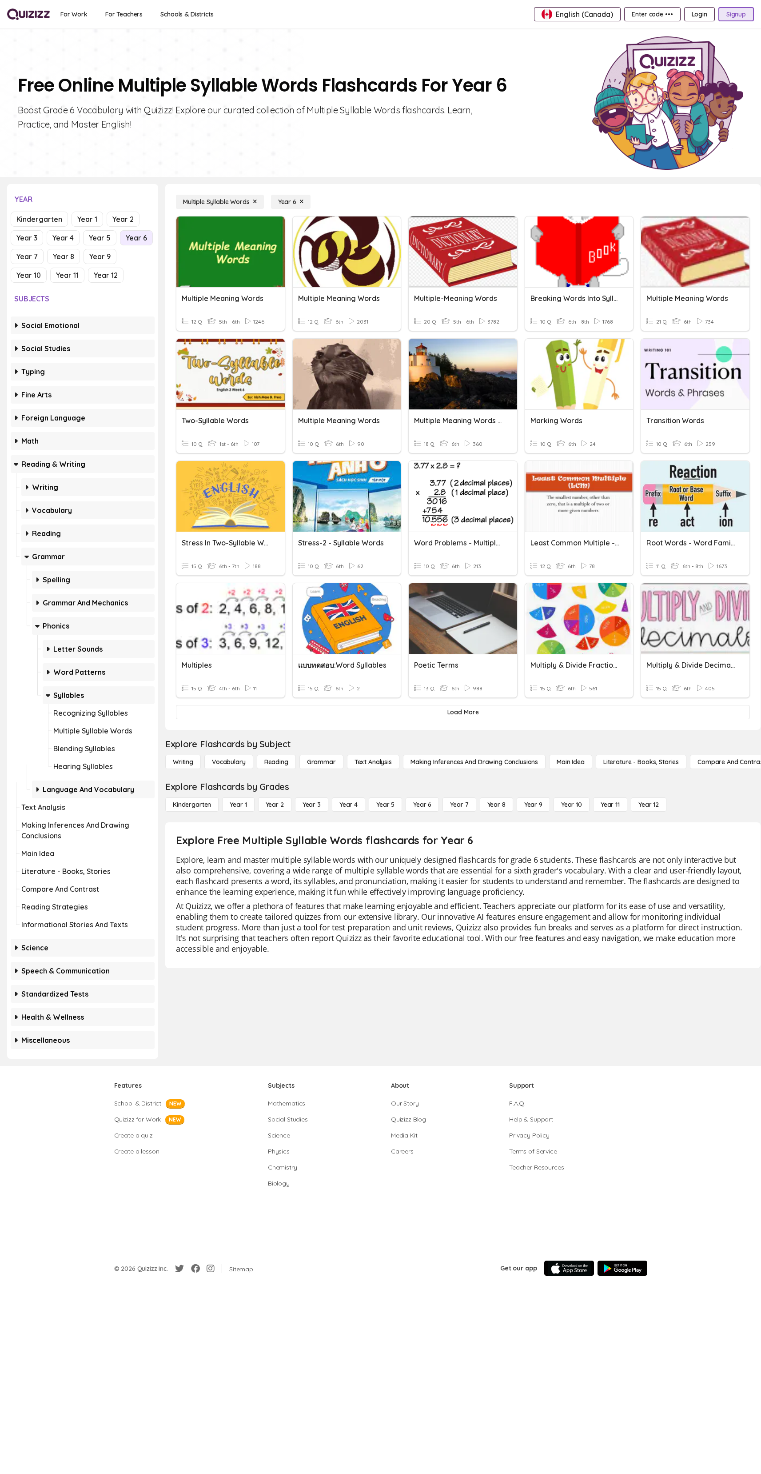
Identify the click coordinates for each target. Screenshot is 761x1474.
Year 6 (136, 237)
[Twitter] (179, 1269)
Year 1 (87, 219)
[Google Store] (622, 1268)
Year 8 (63, 256)
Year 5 (100, 237)
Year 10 (28, 275)
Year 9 (100, 256)
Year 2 (123, 219)
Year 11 (67, 275)
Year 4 (63, 237)
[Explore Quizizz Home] (28, 14)
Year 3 (26, 237)
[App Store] (569, 1268)
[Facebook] (195, 1269)
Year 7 (27, 256)
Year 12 (106, 275)
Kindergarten (39, 219)
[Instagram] (211, 1269)
